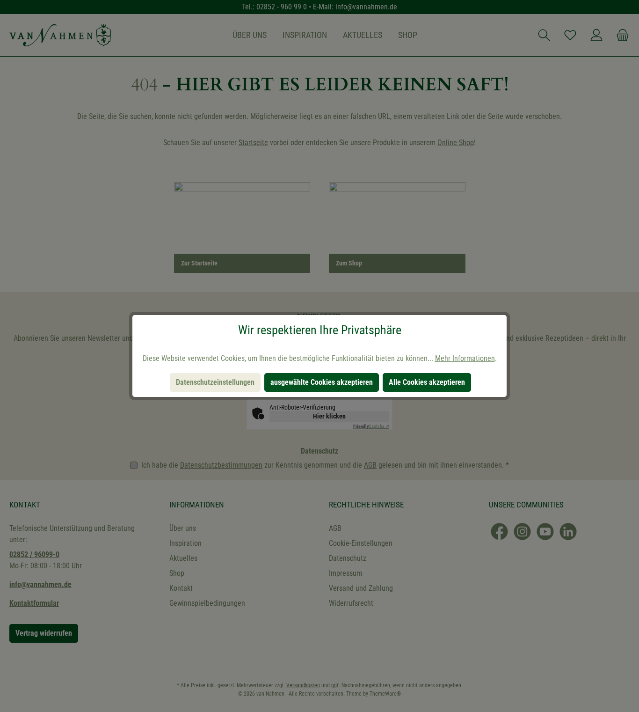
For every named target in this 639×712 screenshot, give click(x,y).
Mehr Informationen (465, 358)
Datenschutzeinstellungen (215, 382)
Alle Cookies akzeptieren (427, 382)
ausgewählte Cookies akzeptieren (321, 382)
